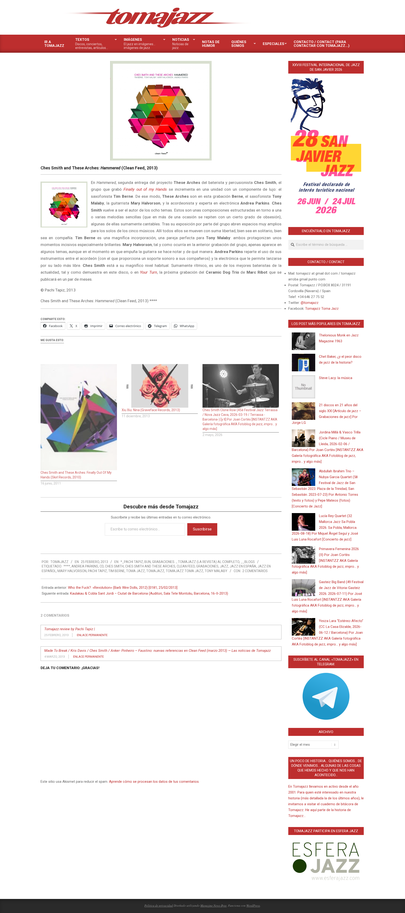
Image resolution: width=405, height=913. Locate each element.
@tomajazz (310, 303)
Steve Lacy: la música (335, 378)
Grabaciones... (164, 562)
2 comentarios (255, 571)
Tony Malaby (216, 571)
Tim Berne (116, 571)
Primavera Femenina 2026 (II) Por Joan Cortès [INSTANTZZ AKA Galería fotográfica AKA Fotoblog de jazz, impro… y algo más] (325, 560)
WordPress (253, 905)
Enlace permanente (92, 635)
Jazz (224, 566)
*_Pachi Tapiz (131, 562)
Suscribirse (202, 529)
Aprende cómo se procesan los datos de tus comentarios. (154, 781)
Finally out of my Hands (145, 189)
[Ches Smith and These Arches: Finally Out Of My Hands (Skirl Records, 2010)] (79, 417)
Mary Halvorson (71, 571)
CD (102, 566)
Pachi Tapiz (97, 571)
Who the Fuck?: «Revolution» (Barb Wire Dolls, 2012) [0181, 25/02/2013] (122, 587)
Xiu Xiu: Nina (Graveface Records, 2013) (151, 410)
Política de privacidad (158, 905)
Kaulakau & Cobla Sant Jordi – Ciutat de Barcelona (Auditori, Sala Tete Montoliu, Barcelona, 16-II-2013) (149, 593)
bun (147, 562)
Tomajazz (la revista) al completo (208, 562)
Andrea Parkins (84, 566)
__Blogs (248, 562)
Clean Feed (186, 566)
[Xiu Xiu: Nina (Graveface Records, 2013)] (160, 386)
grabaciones (207, 566)
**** (67, 566)
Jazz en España (243, 566)
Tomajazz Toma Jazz (184, 571)
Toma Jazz (135, 571)
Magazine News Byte (213, 905)
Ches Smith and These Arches (150, 566)
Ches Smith (114, 566)
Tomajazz (155, 571)
